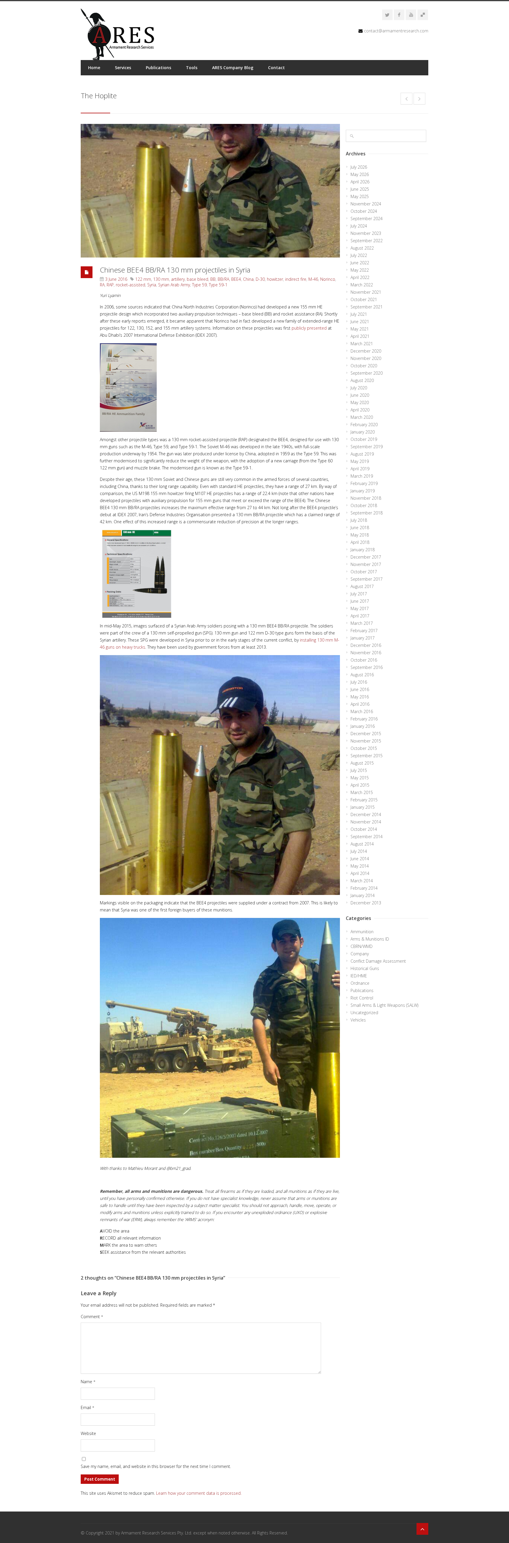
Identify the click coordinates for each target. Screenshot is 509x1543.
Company (360, 953)
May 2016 (360, 697)
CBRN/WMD (362, 946)
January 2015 (363, 807)
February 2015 (364, 800)
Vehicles (358, 1020)
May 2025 (360, 196)
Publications (158, 67)
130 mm (161, 279)
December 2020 (366, 351)
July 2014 (359, 851)
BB (213, 279)
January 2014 (363, 895)
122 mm (143, 279)
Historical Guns (365, 968)
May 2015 (360, 777)
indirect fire (295, 279)
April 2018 (360, 542)
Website (88, 1433)
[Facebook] (399, 14)
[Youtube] (411, 14)
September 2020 (367, 373)
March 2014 (362, 880)
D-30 (260, 279)
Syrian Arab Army (174, 285)
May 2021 (360, 329)
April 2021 (360, 336)
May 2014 (360, 866)
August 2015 (362, 763)
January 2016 (363, 726)
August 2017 (362, 586)
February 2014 (364, 888)
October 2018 (364, 505)
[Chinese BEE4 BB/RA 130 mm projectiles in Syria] (210, 191)
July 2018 (359, 520)
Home (94, 67)
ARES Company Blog (232, 67)
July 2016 (359, 682)
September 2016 (367, 667)
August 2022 (362, 248)
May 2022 (360, 270)
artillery (178, 279)
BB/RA (223, 279)
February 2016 (364, 719)
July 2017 (359, 594)
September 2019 (367, 446)
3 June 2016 (116, 279)
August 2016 (362, 674)
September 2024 (367, 218)
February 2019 (364, 483)
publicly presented (309, 328)
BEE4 (236, 279)
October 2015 (364, 748)
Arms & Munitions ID (370, 939)
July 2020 (359, 388)
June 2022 (360, 262)
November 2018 (366, 498)
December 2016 (366, 645)
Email (87, 1407)
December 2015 (366, 733)
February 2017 (364, 630)
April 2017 (360, 616)
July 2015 (359, 770)
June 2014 (360, 858)
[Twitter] (387, 14)
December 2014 (366, 814)
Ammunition (362, 931)
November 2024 (366, 204)
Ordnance (360, 983)
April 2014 (360, 873)
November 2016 (366, 652)
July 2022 (359, 255)
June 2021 (360, 321)
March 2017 (362, 623)
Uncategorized (364, 1012)
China (248, 279)
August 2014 (362, 844)
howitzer (275, 279)
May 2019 (360, 461)
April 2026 (360, 182)
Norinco (327, 279)
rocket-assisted (130, 285)
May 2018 (360, 535)
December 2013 (366, 903)
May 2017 (360, 608)
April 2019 (360, 468)
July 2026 (359, 167)
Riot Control (362, 998)
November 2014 (366, 822)
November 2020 (366, 358)
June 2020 (360, 395)
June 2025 (360, 189)
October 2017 (364, 571)
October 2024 (364, 211)
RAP (110, 285)
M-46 (313, 279)
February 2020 (364, 424)
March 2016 (362, 711)
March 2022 (362, 285)
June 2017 (360, 601)
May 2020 (360, 402)
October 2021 (364, 299)
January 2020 (363, 432)
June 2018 (360, 527)
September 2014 (367, 836)
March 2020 (362, 417)
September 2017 (367, 579)
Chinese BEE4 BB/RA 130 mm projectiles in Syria (175, 270)
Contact (276, 67)
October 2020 (364, 365)
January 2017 (363, 638)
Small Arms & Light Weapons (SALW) (384, 1005)
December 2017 (366, 557)
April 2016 (360, 704)
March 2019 (362, 476)
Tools (191, 67)
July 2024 (359, 226)
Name (88, 1381)
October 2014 (364, 829)
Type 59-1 (218, 285)
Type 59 (199, 285)
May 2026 (360, 174)
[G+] (422, 14)
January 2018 (363, 549)
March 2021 (362, 343)
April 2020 (360, 410)
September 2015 (367, 755)
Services (123, 67)
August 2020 (362, 380)
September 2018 (367, 513)
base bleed (197, 279)
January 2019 (363, 491)
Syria (151, 285)
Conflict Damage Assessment (378, 961)
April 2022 (360, 277)
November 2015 (366, 741)
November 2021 (366, 292)
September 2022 (367, 240)
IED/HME (359, 976)
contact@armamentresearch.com (396, 31)
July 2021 (359, 314)
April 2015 (360, 785)
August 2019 (362, 454)
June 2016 (360, 689)
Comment (92, 1316)
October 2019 (364, 439)
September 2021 (367, 307)
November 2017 (366, 564)
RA (102, 285)
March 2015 (362, 792)
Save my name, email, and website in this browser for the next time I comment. (156, 1466)
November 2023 (366, 233)
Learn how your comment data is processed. (199, 1493)
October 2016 (364, 660)
